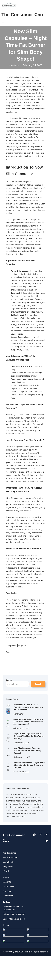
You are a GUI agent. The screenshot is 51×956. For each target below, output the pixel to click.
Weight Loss (22, 645)
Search (38, 684)
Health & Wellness (11, 857)
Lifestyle (6, 871)
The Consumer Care (22, 14)
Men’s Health (8, 862)
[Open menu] (3, 23)
